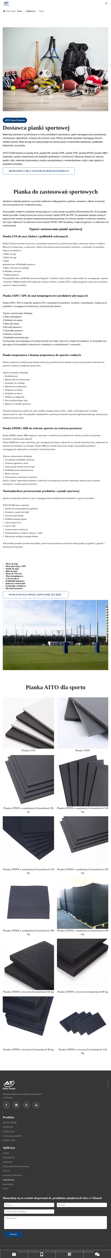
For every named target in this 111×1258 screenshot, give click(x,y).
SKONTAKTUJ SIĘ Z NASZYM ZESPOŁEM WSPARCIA (39, 171)
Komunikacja (8, 1184)
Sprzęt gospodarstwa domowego (16, 1166)
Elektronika (7, 1162)
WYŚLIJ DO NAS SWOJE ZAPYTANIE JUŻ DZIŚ (35, 594)
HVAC (5, 1189)
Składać (13, 1234)
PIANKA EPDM (9, 1123)
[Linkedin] (16, 1105)
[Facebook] (6, 1105)
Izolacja (6, 1153)
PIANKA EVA (9, 1132)
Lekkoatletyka (8, 1180)
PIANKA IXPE (9, 1140)
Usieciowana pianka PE (12, 1136)
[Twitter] (26, 1105)
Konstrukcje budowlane (12, 1175)
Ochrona (6, 1171)
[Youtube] (36, 1105)
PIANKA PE (8, 1127)
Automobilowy (9, 1157)
